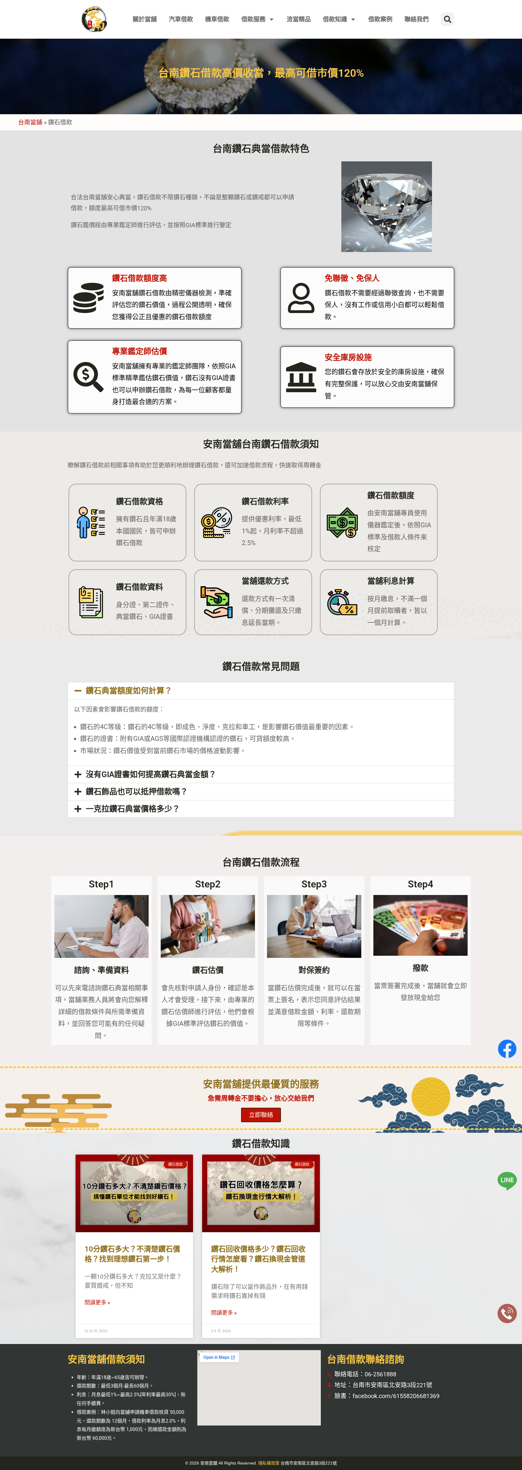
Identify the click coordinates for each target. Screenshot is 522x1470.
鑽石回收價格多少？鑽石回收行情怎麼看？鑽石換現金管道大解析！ (258, 1259)
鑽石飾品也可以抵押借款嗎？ (137, 791)
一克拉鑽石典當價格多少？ (133, 808)
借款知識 (335, 19)
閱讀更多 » (97, 1302)
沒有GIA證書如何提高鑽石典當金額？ (151, 774)
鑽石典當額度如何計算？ (129, 690)
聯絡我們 (416, 19)
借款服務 (253, 19)
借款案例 (380, 19)
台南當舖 (30, 122)
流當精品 (299, 19)
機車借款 (217, 19)
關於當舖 (145, 19)
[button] (447, 19)
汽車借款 (181, 19)
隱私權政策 (268, 1463)
